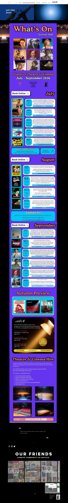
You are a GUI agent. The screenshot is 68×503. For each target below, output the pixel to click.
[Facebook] (53, 2)
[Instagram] (54, 2)
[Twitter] (56, 2)
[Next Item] (58, 472)
